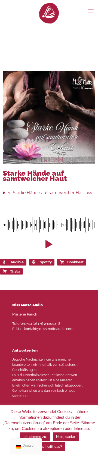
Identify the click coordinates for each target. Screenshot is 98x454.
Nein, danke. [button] (66, 437)
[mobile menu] (90, 11)
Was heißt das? (49, 446)
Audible (17, 262)
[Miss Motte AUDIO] (49, 13)
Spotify (46, 262)
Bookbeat (75, 262)
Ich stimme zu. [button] (35, 437)
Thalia (15, 271)
